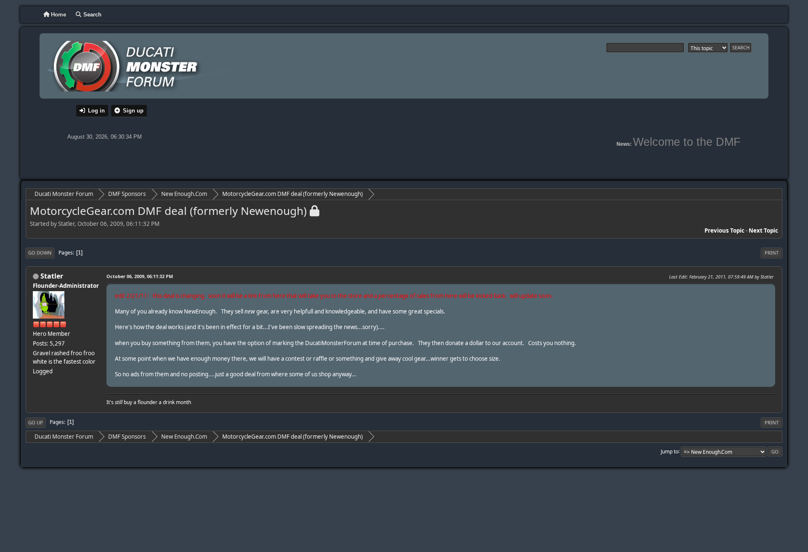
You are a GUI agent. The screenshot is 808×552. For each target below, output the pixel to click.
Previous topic (724, 230)
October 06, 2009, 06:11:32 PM (139, 276)
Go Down (40, 252)
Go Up (35, 422)
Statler (51, 276)
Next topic (763, 230)
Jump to (669, 451)
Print (772, 252)
